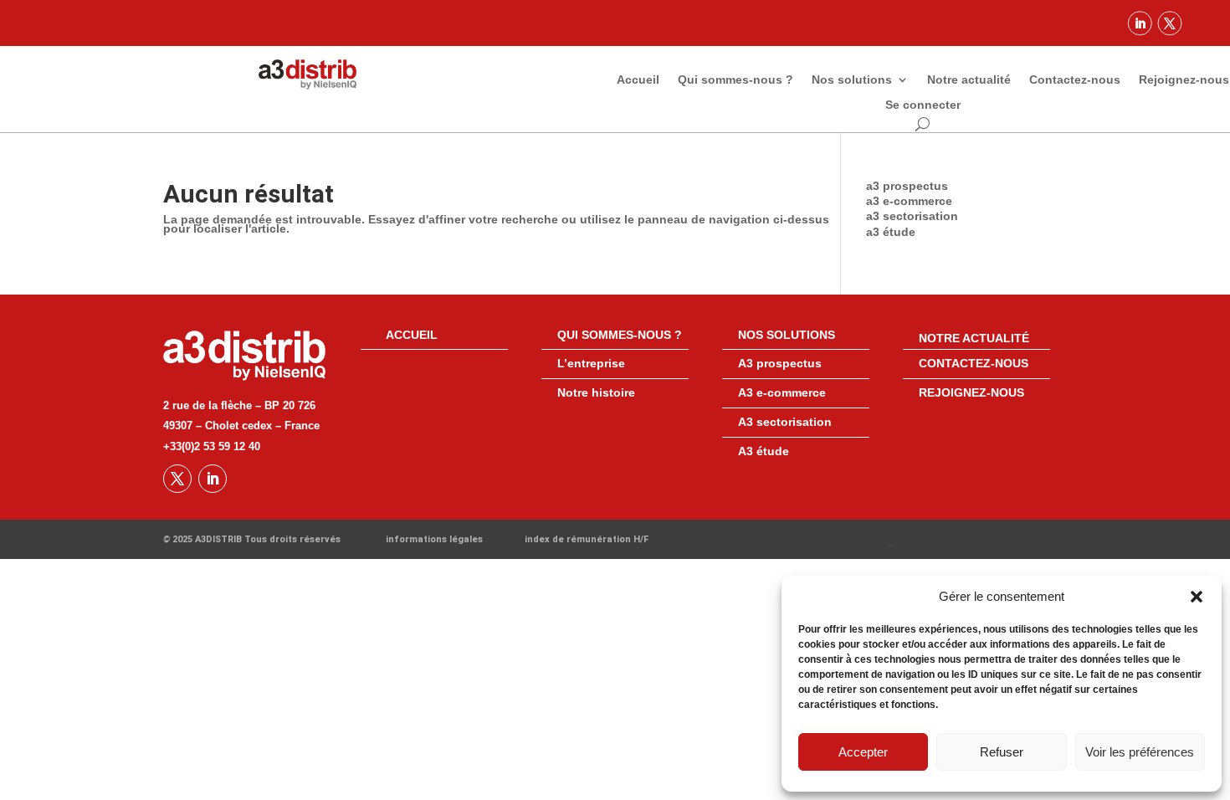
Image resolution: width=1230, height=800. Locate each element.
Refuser (1001, 752)
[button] (1196, 596)
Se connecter (923, 105)
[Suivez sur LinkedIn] (1140, 23)
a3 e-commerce (909, 201)
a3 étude (890, 231)
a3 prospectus (907, 185)
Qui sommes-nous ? (735, 80)
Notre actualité (969, 80)
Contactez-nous (1074, 80)
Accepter (863, 752)
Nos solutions (852, 80)
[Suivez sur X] (1170, 23)
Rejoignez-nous (1184, 80)
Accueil (638, 80)
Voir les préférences (1139, 752)
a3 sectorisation (912, 216)
